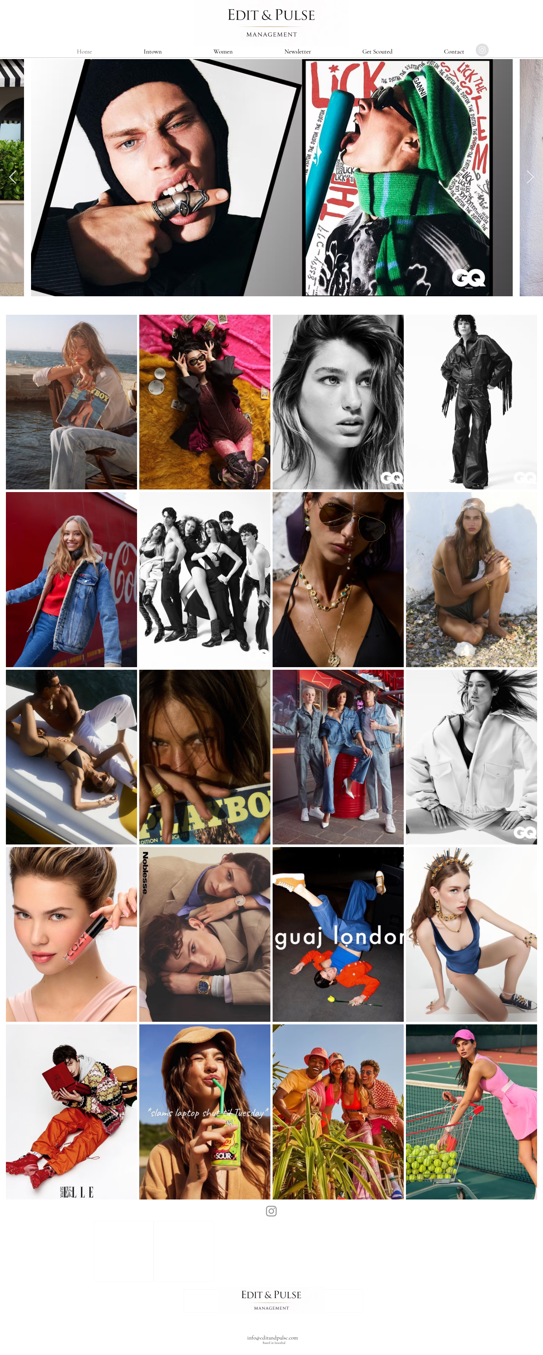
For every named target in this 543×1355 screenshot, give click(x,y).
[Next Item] (530, 177)
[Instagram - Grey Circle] (482, 50)
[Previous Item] (12, 177)
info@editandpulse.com (272, 1337)
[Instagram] (271, 1211)
